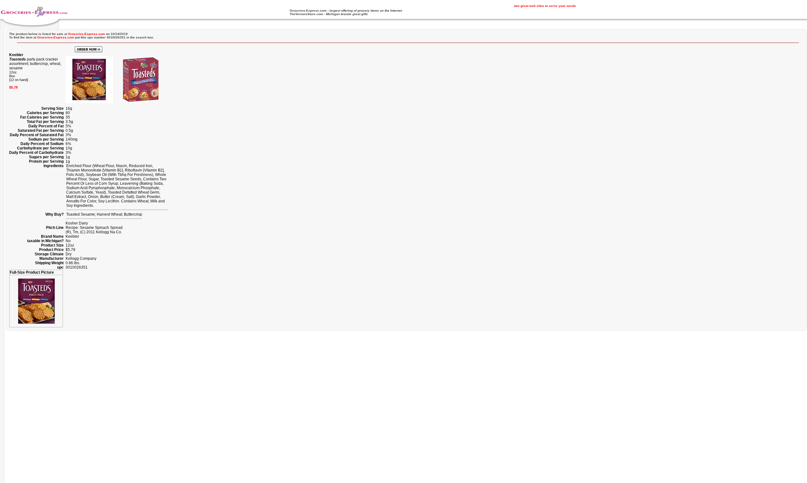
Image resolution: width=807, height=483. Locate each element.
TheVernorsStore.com (306, 14)
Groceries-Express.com (308, 10)
